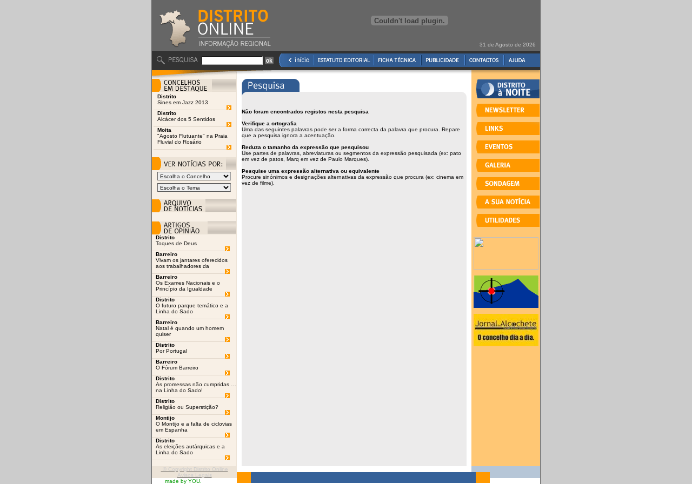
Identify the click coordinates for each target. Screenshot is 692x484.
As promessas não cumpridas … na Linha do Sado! (196, 387)
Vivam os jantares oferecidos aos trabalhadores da (192, 263)
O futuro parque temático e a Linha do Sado (192, 308)
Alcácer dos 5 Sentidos (186, 119)
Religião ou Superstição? (187, 407)
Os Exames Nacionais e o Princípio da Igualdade (188, 286)
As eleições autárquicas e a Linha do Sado (190, 449)
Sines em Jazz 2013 (182, 102)
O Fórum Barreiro (177, 368)
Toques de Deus (176, 243)
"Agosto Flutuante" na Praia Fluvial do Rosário (192, 139)
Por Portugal (171, 351)
